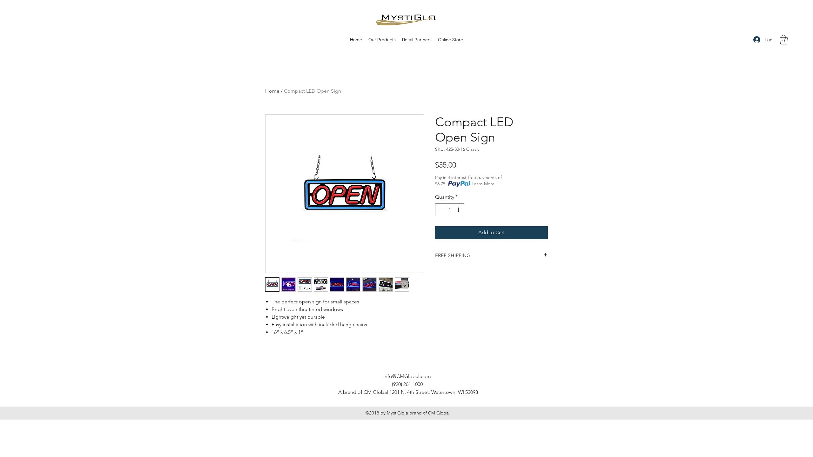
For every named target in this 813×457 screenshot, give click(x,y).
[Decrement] (440, 210)
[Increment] (458, 210)
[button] (784, 39)
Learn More (483, 184)
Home (272, 91)
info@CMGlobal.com (407, 376)
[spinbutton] (449, 210)
